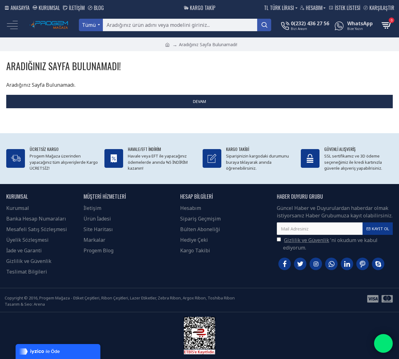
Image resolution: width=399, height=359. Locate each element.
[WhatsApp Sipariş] (383, 343)
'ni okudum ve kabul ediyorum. (330, 244)
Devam (199, 101)
